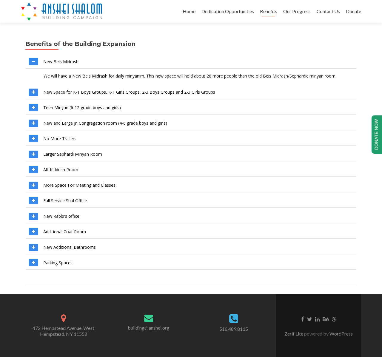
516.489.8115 (233, 329)
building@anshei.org (149, 327)
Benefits (268, 11)
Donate (353, 11)
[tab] (191, 62)
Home (189, 11)
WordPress (341, 333)
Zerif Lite (294, 333)
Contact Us (328, 11)
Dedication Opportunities (227, 11)
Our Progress (297, 11)
